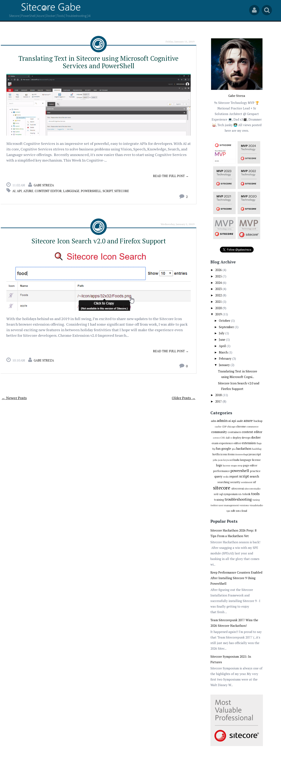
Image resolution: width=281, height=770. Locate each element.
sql (221, 494)
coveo (216, 437)
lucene (226, 465)
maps (234, 465)
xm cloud (241, 511)
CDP (224, 426)
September (227, 327)
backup (258, 421)
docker (256, 437)
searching (223, 482)
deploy (237, 437)
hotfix (216, 454)
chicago (231, 426)
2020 (219, 308)
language (71, 191)
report (233, 476)
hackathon (243, 448)
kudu (236, 460)
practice (255, 471)
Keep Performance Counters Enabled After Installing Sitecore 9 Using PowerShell (236, 578)
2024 (219, 283)
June (222, 339)
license (256, 460)
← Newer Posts (14, 397)
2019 (219, 314)
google (226, 448)
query (218, 476)
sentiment (246, 482)
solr (216, 494)
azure (28, 191)
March (224, 352)
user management (228, 505)
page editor (250, 465)
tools (255, 493)
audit (240, 421)
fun (218, 448)
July (222, 333)
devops (246, 437)
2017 (219, 401)
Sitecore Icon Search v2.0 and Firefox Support (98, 241)
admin (222, 420)
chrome (241, 426)
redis (226, 476)
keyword (228, 459)
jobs (215, 459)
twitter (214, 505)
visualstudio (256, 505)
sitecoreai (237, 488)
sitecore (121, 191)
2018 (219, 395)
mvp (240, 465)
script (108, 191)
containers (234, 432)
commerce (252, 426)
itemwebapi (241, 454)
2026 (219, 270)
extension (249, 443)
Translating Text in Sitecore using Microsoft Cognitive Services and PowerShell (99, 62)
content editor (48, 191)
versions (244, 505)
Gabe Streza (44, 185)
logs (219, 465)
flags (259, 443)
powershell (91, 191)
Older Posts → (183, 397)
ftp (213, 448)
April (223, 346)
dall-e (229, 437)
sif (254, 482)
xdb (233, 511)
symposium (230, 494)
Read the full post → (171, 176)
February (225, 358)
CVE (222, 437)
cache (218, 426)
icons (224, 454)
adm (213, 421)
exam (215, 443)
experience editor (230, 443)
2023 (219, 289)
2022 (219, 295)
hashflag (256, 448)
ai (13, 191)
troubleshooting (238, 499)
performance (221, 471)
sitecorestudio (252, 488)
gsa (234, 448)
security (235, 482)
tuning (256, 499)
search (254, 476)
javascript (255, 454)
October (225, 320)
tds (240, 494)
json (220, 459)
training (219, 499)
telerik (246, 494)
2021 (219, 301)
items (231, 454)
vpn (228, 510)
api (19, 191)
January (225, 365)
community (219, 432)
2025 (219, 276)
